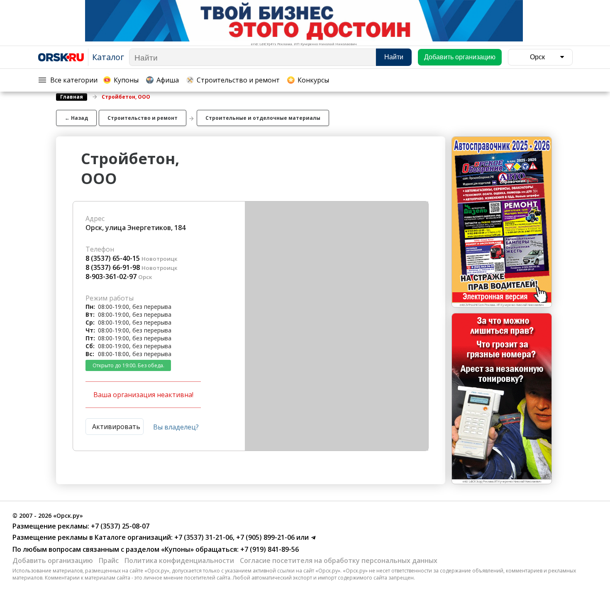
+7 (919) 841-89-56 (269, 549)
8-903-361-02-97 (111, 276)
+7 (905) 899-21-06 (264, 537)
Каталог (108, 57)
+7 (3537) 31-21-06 (203, 537)
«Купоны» (177, 549)
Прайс (109, 560)
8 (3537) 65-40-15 (112, 258)
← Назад (76, 117)
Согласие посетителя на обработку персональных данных (338, 560)
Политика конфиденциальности (179, 560)
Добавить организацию (52, 560)
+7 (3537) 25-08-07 (119, 526)
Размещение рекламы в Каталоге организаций (91, 537)
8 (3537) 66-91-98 (112, 267)
